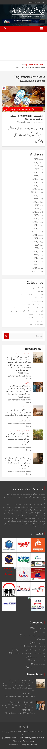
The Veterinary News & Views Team (20, 696)
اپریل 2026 (38, 172)
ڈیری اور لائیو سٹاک (33, 304)
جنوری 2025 (38, 222)
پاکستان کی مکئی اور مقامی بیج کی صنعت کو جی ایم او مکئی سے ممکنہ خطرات (18, 437)
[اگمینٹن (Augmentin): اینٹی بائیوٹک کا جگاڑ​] (23, 99)
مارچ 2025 (38, 215)
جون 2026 (39, 166)
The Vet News (23, 122)
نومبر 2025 (38, 189)
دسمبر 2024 (38, 225)
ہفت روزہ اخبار (35, 324)
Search (6, 336)
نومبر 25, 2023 (36, 122)
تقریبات (39, 297)
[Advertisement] (23, 46)
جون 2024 (39, 245)
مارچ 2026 (38, 175)
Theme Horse (28, 741)
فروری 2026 (38, 179)
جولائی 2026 (38, 162)
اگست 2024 (38, 238)
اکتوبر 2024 (37, 232)
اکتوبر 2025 (37, 192)
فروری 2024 (38, 258)
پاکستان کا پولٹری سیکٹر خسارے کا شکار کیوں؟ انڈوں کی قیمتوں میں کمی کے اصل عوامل (18, 389)
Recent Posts (33, 348)
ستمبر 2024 (38, 235)
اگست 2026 (38, 159)
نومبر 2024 (38, 228)
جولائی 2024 (38, 241)
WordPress (32, 744)
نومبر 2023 (38, 268)
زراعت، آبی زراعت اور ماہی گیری (27, 310)
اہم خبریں (38, 109)
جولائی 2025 (38, 202)
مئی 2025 (39, 208)
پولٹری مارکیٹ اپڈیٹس (32, 294)
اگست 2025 (38, 199)
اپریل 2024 (38, 251)
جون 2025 (39, 205)
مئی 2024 (39, 248)
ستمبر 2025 (38, 195)
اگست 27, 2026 (25, 397)
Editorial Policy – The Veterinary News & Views (24, 738)
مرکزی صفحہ (37, 320)
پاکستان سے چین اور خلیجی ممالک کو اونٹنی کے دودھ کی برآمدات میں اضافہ (18, 413)
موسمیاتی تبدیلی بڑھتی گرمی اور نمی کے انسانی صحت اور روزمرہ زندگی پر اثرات (18, 461)
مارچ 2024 (38, 255)
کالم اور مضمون (35, 314)
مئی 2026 (39, 169)
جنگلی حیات (37, 301)
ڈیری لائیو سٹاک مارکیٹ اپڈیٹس (28, 307)
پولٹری (39, 291)
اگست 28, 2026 (25, 373)
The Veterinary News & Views (30, 731)
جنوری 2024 (38, 261)
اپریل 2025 (38, 212)
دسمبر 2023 (38, 264)
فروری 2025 (38, 218)
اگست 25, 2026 (25, 421)
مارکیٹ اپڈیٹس (35, 317)
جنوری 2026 (38, 182)
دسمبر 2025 (38, 185)
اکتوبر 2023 (37, 271)
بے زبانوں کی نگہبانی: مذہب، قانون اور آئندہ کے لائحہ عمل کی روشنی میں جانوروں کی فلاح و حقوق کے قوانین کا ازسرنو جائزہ (18, 363)
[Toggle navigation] (41, 29)
